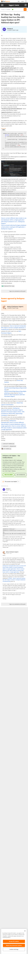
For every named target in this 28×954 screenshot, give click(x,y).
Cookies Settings (13, 949)
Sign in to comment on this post (17, 291)
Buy (18, 1)
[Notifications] (26, 1)
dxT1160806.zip (7, 448)
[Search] (25, 5)
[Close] (25, 931)
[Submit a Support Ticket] (25, 9)
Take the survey (8, 474)
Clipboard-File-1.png (9, 286)
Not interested (21, 474)
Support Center (14, 5)
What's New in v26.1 (10, 460)
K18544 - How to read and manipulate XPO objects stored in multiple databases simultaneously (14, 580)
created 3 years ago (12, 30)
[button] (25, 132)
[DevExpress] (5, 1)
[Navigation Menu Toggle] (2, 5)
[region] (14, 941)
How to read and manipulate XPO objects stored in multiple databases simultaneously (13, 327)
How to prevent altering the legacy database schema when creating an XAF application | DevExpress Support (13, 227)
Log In (22, 1)
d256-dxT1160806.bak (8, 443)
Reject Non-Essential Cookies (14, 945)
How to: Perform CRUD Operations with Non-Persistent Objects (14, 394)
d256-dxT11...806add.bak (9, 446)
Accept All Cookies (14, 941)
